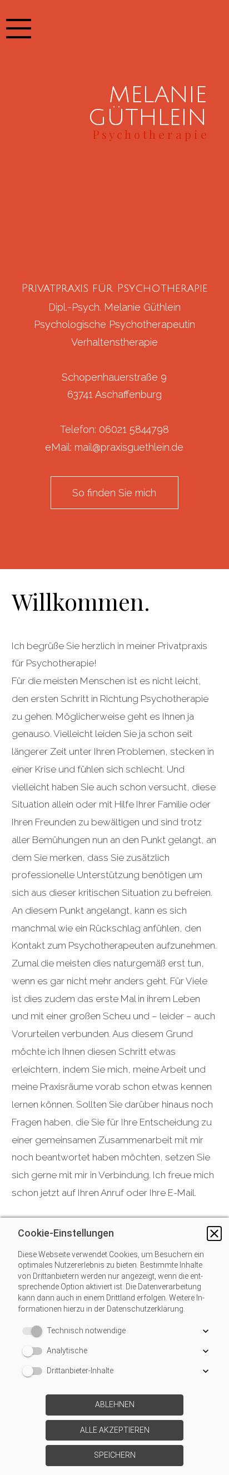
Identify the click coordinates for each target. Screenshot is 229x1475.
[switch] (34, 1331)
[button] (214, 1233)
